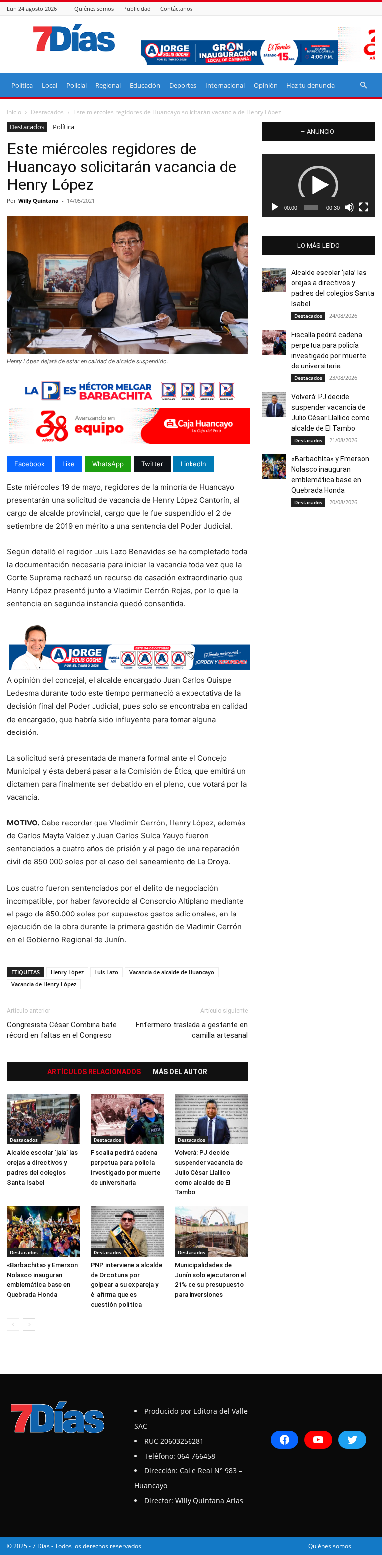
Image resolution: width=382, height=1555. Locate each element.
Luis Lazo (106, 972)
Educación (145, 85)
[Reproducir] (275, 207)
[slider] (311, 207)
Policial (76, 85)
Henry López (67, 972)
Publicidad (137, 8)
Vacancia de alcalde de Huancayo (171, 972)
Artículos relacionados (94, 1071)
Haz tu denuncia (310, 85)
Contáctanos (176, 8)
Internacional (225, 85)
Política (22, 85)
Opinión (266, 85)
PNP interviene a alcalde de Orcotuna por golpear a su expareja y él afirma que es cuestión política (126, 1284)
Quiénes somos (94, 8)
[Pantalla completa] (364, 207)
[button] (363, 85)
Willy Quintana (38, 200)
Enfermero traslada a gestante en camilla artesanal (192, 1030)
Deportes (182, 85)
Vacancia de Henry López (43, 984)
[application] (318, 185)
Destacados (47, 112)
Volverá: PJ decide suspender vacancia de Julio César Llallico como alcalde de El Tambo (209, 1172)
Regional (108, 85)
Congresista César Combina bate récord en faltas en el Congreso (62, 1030)
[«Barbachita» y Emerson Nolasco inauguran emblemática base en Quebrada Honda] (43, 1231)
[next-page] (29, 1324)
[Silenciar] (349, 207)
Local (49, 85)
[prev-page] (13, 1324)
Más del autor (180, 1071)
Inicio (14, 112)
